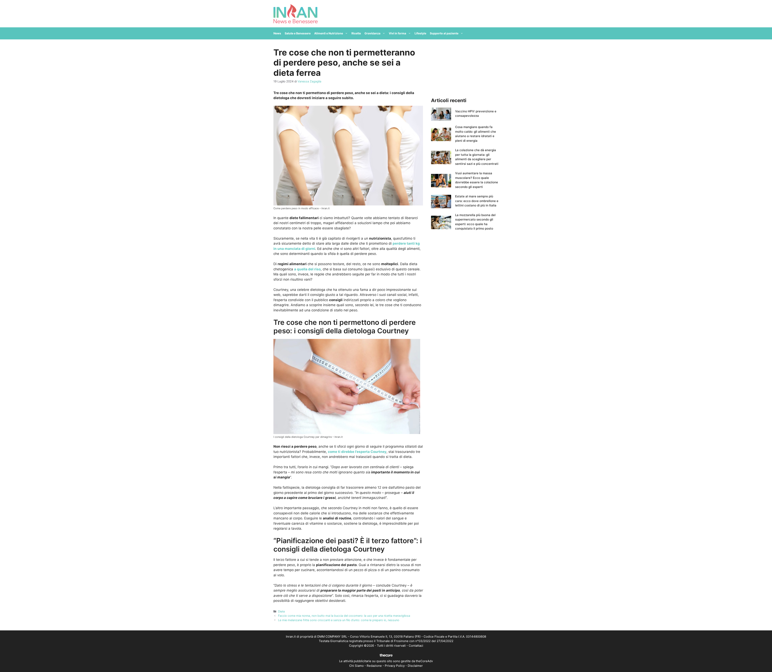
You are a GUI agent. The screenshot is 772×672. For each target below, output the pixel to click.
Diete (281, 611)
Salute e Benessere (298, 33)
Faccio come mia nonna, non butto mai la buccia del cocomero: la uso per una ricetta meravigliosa (344, 615)
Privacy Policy (395, 666)
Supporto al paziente (444, 33)
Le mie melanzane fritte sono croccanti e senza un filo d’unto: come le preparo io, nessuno (338, 620)
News (277, 33)
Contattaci (416, 645)
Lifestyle (420, 33)
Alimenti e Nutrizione (328, 33)
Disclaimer (415, 666)
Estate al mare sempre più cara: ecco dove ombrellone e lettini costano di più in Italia (476, 200)
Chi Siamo (356, 666)
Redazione (374, 666)
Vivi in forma (397, 33)
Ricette (356, 33)
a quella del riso (307, 269)
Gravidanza (372, 33)
